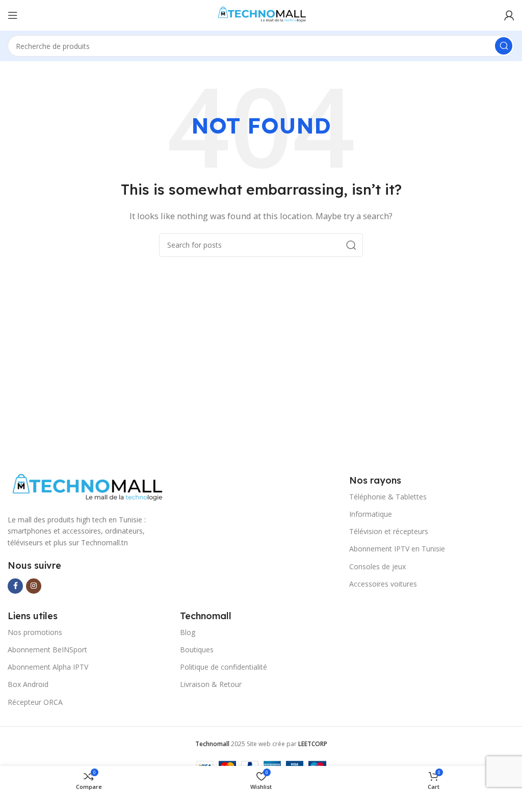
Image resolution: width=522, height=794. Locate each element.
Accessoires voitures (383, 584)
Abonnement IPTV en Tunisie (397, 548)
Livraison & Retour (211, 684)
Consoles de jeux (377, 566)
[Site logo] (261, 14)
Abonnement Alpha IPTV (48, 667)
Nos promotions (35, 632)
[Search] (503, 46)
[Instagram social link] (33, 586)
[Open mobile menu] (13, 15)
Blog (187, 632)
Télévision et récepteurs (388, 531)
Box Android (28, 684)
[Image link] (86, 488)
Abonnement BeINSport (47, 649)
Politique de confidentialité (223, 667)
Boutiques (197, 649)
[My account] (509, 15)
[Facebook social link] (15, 586)
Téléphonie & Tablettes (388, 496)
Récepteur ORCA (35, 702)
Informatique (370, 514)
